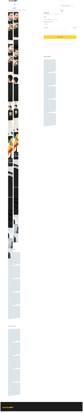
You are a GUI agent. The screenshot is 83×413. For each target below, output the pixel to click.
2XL (66, 30)
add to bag (60, 37)
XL (60, 30)
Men (14, 4)
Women (14, 8)
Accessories (14, 11)
